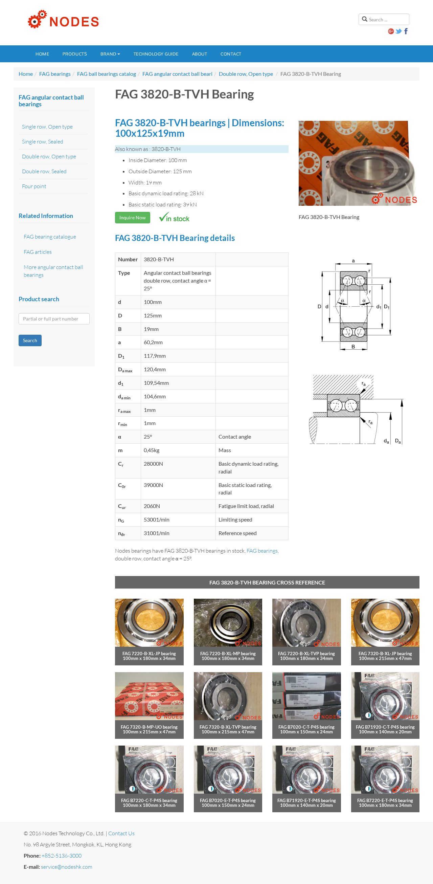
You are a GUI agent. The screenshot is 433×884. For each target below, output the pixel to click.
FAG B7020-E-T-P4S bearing (228, 800)
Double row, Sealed (44, 171)
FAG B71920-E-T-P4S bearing (306, 800)
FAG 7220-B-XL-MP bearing (228, 653)
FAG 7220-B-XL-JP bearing (149, 653)
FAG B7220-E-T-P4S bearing (385, 800)
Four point (34, 186)
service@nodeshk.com (66, 866)
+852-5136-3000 (62, 855)
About (199, 54)
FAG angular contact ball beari (177, 73)
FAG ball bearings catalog (106, 73)
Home (42, 54)
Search (30, 340)
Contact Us (121, 833)
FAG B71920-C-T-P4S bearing (385, 727)
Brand (108, 54)
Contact (231, 54)
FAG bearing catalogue (50, 236)
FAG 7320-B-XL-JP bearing (385, 653)
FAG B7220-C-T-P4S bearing (149, 800)
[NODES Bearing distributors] (62, 19)
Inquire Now (132, 217)
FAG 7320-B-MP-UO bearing (149, 727)
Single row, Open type (47, 126)
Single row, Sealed (42, 141)
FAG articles (38, 251)
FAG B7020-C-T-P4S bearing (306, 727)
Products (75, 54)
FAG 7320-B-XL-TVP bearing (228, 727)
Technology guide (156, 54)
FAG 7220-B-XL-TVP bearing (306, 653)
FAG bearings (55, 73)
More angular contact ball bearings (53, 271)
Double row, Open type (246, 73)
